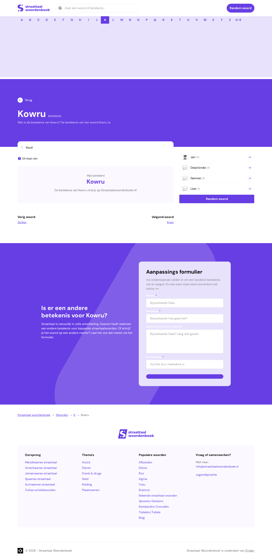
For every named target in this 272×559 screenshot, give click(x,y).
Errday (249, 551)
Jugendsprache (206, 475)
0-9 (238, 20)
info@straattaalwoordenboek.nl (217, 466)
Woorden (62, 415)
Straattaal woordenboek (34, 415)
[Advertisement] (136, 51)
